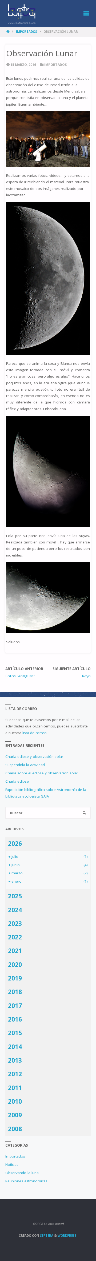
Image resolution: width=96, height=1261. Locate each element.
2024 (15, 910)
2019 (15, 978)
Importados (26, 32)
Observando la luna (22, 1172)
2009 (15, 1115)
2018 (15, 991)
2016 (15, 1019)
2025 (15, 896)
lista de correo (34, 732)
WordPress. (67, 1236)
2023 (15, 923)
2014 (15, 1046)
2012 (15, 1074)
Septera (46, 1236)
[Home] (8, 32)
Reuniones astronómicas (26, 1181)
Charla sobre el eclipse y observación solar (41, 773)
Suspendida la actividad (25, 764)
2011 (15, 1087)
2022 (15, 937)
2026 (15, 843)
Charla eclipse (17, 781)
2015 (15, 1032)
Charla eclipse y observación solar (34, 756)
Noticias (11, 1164)
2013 (15, 1060)
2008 (15, 1128)
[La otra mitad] (21, 13)
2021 (15, 950)
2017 (15, 1005)
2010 (15, 1101)
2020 (15, 964)
